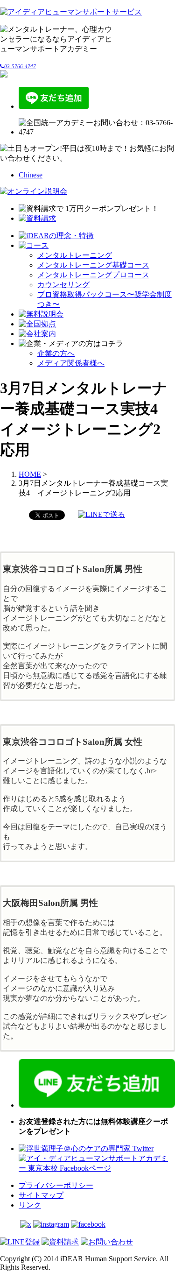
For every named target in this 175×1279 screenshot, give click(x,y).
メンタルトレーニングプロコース (93, 275)
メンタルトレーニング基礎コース (93, 265)
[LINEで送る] (101, 514)
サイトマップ (41, 1195)
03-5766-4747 (20, 66)
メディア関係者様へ (71, 363)
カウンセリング (63, 285)
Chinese (30, 175)
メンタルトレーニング (74, 255)
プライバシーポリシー (56, 1185)
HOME (30, 474)
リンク (30, 1205)
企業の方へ (56, 353)
